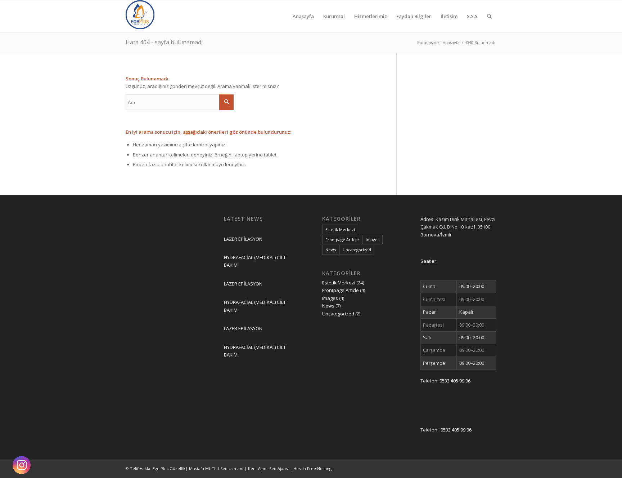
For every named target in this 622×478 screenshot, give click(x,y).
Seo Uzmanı (232, 468)
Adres (426, 219)
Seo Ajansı (279, 468)
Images (372, 239)
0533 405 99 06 (455, 380)
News (330, 249)
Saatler (428, 261)
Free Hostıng (319, 468)
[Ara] (489, 16)
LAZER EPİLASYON (243, 239)
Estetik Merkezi (340, 229)
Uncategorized (357, 249)
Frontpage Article (342, 239)
